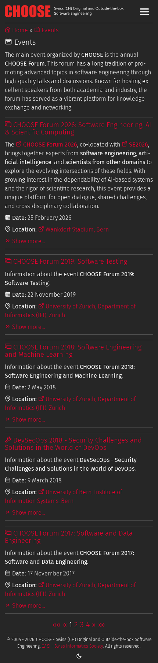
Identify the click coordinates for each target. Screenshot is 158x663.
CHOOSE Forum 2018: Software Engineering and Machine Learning (73, 351)
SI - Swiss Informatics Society (74, 646)
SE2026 (138, 144)
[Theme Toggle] (79, 655)
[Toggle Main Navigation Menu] (144, 11)
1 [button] (70, 624)
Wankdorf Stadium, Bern (76, 229)
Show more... (28, 241)
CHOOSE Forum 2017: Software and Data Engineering (69, 537)
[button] (57, 624)
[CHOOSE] (79, 11)
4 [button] (88, 624)
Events (49, 30)
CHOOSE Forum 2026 (49, 144)
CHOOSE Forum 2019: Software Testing (69, 262)
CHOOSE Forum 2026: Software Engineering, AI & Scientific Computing (78, 128)
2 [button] (76, 624)
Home (19, 30)
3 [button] (82, 624)
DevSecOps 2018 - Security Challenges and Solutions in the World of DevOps (73, 444)
